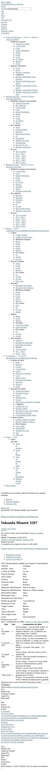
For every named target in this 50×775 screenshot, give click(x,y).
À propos (4, 716)
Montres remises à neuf (19, 481)
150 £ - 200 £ (21, 158)
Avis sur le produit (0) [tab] (14, 559)
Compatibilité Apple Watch (26, 415)
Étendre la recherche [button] (15, 4)
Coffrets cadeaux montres (25, 420)
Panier (3, 6)
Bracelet (19, 195)
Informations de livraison (22, 733)
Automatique (20, 143)
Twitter (20, 687)
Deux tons (19, 281)
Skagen (18, 61)
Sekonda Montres (12, 502)
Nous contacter (6, 733)
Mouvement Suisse (23, 134)
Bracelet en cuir (22, 145)
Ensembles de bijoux (23, 345)
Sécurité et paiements (18, 718)
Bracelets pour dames (24, 286)
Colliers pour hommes (24, 237)
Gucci (18, 376)
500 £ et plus (20, 162)
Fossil (18, 55)
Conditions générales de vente (26, 735)
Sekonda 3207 (11, 504)
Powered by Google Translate (12, 742)
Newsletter (12, 716)
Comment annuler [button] (26, 740)
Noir (17, 305)
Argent (18, 202)
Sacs (17, 433)
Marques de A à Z (8, 727)
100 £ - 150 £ (21, 156)
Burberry (19, 365)
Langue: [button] (4, 22)
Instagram (27, 687)
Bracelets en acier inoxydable (27, 411)
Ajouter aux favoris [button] (8, 529)
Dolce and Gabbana (23, 373)
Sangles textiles (21, 409)
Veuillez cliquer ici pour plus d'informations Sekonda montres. (24, 548)
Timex (18, 64)
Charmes (19, 340)
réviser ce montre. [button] (37, 533)
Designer (19, 132)
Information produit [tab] (13, 555)
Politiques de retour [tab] (13, 557)
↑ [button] (1, 768)
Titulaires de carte (22, 431)
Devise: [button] (4, 27)
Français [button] (4, 24)
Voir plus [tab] (4, 714)
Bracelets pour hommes (24, 288)
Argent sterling (21, 327)
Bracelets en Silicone (24, 413)
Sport (18, 127)
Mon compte (6, 2)
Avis (18, 716)
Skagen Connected (23, 72)
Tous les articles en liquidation (20, 472)
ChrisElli (4, 4)
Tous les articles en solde (18, 461)
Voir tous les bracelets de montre (28, 402)
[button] (25, 11)
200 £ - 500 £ (21, 160)
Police (18, 248)
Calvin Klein (20, 46)
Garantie (20, 738)
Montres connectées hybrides (27, 90)
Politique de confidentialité (30, 716)
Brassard (19, 198)
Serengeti (19, 382)
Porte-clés (19, 435)
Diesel (18, 53)
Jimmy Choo (20, 378)
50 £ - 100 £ (20, 154)
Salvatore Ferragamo (23, 380)
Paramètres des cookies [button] (15, 720)
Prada (18, 387)
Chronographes (21, 130)
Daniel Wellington (22, 50)
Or (17, 136)
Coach (18, 371)
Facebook (14, 687)
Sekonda (19, 187)
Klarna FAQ (28, 738)
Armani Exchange (22, 44)
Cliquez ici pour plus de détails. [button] (37, 622)
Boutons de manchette (24, 343)
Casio (18, 48)
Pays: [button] (3, 16)
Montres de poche (22, 141)
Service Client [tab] (6, 729)
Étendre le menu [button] (7, 31)
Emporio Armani (22, 393)
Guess (18, 57)
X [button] (1, 9)
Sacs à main (20, 426)
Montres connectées (23, 147)
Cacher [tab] (10, 714)
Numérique (20, 138)
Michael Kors (21, 398)
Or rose (18, 206)
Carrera (18, 367)
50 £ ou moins (21, 152)
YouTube (34, 687)
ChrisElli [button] (5, 9)
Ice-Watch (19, 59)
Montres (9, 499)
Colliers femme (21, 235)
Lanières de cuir (22, 406)
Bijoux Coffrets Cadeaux (25, 422)
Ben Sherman (21, 105)
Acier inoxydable (22, 325)
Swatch (18, 400)
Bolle (18, 362)
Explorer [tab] (4, 722)
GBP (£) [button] (4, 29)
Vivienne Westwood (23, 191)
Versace (18, 384)
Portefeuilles (20, 428)
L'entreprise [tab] (5, 711)
